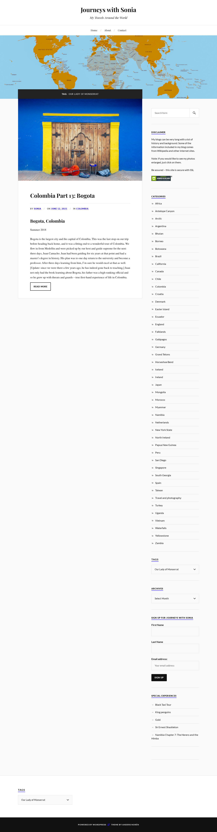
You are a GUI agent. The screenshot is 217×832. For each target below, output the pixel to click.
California (160, 263)
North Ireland (162, 437)
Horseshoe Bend (164, 361)
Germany (160, 346)
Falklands (160, 331)
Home (94, 30)
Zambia (159, 543)
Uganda (159, 512)
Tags (155, 559)
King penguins (163, 712)
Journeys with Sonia (108, 10)
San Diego (160, 460)
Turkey (159, 505)
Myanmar (160, 407)
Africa (158, 203)
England (159, 324)
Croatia (159, 293)
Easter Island (162, 309)
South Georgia (163, 475)
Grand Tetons (162, 354)
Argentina (160, 226)
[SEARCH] (194, 113)
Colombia (82, 208)
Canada (159, 271)
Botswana (160, 248)
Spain (158, 482)
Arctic (158, 218)
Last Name (157, 641)
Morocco (160, 399)
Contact (122, 30)
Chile (158, 278)
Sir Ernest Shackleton (166, 727)
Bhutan (159, 233)
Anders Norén (130, 824)
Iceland (159, 369)
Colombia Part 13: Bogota (62, 195)
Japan (158, 384)
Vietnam (160, 520)
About (107, 30)
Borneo (159, 241)
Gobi (158, 719)
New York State (163, 429)
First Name (157, 624)
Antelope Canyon (164, 210)
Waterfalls (160, 527)
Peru (157, 452)
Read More (40, 286)
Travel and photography (168, 497)
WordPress (99, 824)
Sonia (37, 208)
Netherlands (162, 422)
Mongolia (160, 392)
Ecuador (159, 316)
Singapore (160, 467)
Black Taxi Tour (163, 704)
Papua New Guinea (165, 444)
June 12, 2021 (59, 208)
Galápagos (161, 339)
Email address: (159, 658)
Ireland (159, 376)
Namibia (159, 414)
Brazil (158, 256)
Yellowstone (162, 535)
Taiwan (159, 490)
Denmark (160, 301)
